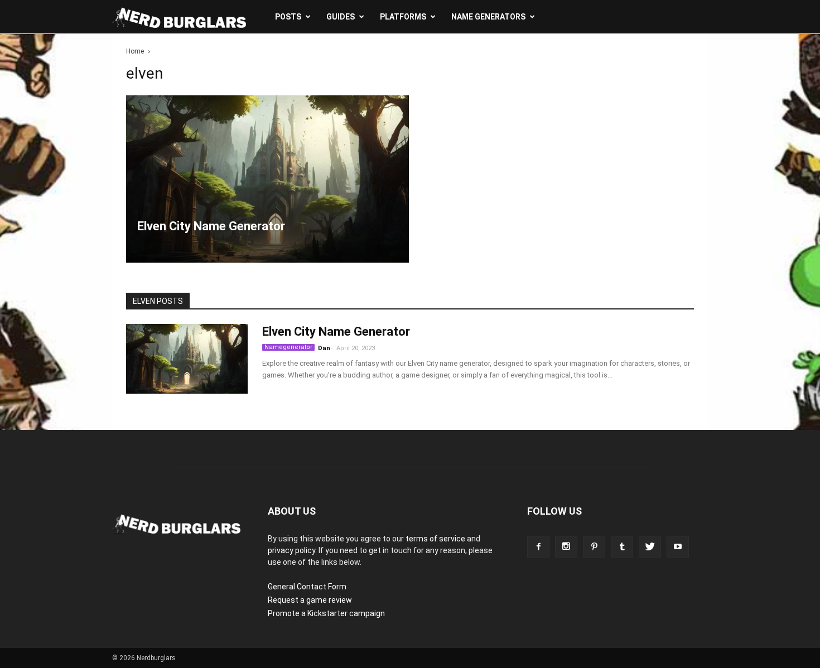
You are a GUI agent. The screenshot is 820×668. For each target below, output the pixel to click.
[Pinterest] (594, 547)
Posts (288, 16)
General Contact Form (307, 586)
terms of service (435, 538)
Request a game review (310, 600)
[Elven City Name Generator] (267, 179)
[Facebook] (538, 547)
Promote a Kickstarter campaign (326, 613)
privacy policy (291, 550)
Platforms (403, 16)
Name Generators (488, 16)
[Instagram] (566, 547)
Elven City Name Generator (336, 331)
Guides (340, 16)
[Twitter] (650, 547)
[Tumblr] (622, 547)
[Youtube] (678, 547)
